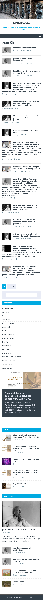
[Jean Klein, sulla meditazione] (21, 525)
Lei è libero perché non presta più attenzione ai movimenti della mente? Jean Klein (26, 207)
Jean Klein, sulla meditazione (24, 47)
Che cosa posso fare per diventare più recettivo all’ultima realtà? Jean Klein (27, 118)
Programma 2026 (19, 484)
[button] (39, 35)
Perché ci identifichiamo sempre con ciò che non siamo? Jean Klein (26, 168)
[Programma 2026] (6, 488)
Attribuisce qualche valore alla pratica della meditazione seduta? (27, 235)
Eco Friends (6, 327)
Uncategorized (7, 368)
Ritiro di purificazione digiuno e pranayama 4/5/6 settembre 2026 (26, 436)
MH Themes (34, 597)
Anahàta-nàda (18, 582)
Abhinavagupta (7, 308)
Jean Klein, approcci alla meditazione (22, 60)
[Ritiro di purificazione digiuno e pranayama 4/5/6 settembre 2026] (6, 439)
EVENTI (6, 430)
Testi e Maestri (7, 364)
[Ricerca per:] (21, 295)
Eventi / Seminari (8, 334)
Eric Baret (5, 331)
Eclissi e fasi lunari (8, 323)
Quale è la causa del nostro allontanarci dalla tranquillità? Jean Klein (25, 222)
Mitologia (5, 349)
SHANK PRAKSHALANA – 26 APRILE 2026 (26, 460)
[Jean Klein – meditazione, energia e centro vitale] (6, 564)
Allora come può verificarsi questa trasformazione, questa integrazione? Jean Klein (27, 104)
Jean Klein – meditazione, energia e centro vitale (26, 72)
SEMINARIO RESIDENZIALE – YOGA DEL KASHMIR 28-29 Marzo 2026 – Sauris (25, 472)
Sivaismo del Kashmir (9, 360)
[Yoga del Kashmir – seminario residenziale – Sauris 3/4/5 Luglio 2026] (21, 380)
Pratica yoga (6, 353)
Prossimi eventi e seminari (11, 357)
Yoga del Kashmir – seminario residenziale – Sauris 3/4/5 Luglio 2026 (26, 448)
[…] (19, 412)
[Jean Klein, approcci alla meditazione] (6, 552)
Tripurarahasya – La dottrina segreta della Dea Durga (24, 571)
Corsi (4, 316)
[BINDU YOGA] (21, 18)
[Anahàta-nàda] (6, 586)
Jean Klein (5, 342)
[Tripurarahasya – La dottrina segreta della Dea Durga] (6, 575)
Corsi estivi (6, 319)
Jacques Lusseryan (8, 338)
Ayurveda (5, 312)
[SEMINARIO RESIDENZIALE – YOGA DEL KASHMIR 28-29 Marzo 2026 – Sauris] (6, 475)
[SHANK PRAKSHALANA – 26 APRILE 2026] (6, 464)
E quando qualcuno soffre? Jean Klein (25, 131)
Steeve (30, 50)
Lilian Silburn (6, 346)
